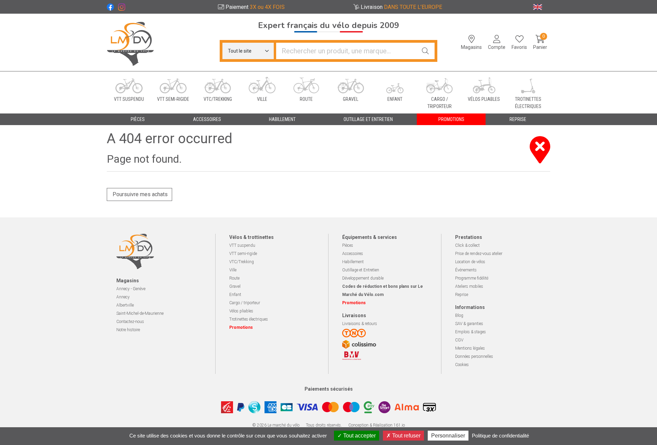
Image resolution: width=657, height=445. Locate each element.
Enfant (235, 294)
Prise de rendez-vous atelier (478, 253)
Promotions (451, 119)
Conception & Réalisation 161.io (376, 425)
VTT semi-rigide (243, 253)
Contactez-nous (130, 321)
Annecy (123, 297)
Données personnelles (474, 356)
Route (234, 278)
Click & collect (467, 245)
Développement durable (363, 278)
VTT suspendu (242, 245)
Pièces (347, 245)
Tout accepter (359, 436)
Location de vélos (470, 261)
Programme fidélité (471, 278)
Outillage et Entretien (360, 270)
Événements (466, 270)
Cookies (462, 364)
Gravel (235, 286)
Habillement (353, 261)
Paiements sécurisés (329, 389)
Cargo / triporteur (244, 302)
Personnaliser (448, 436)
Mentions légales (470, 348)
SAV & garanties (469, 323)
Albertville (125, 305)
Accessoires (352, 253)
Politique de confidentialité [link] (500, 436)
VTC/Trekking (241, 261)
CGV (459, 340)
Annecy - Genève (130, 288)
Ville (232, 270)
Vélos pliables (241, 311)
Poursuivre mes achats (139, 194)
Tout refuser (406, 436)
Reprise (461, 294)
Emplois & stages (470, 331)
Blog (459, 315)
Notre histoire (128, 329)
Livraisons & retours (359, 323)
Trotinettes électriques (248, 319)
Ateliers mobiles (469, 286)
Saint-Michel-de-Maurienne (140, 313)
